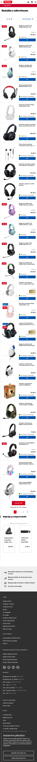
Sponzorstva (6, 623)
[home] (8, 2)
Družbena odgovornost (9, 618)
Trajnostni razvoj (8, 607)
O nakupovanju (7, 715)
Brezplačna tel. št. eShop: (10, 679)
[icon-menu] (1, 2)
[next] (27, 512)
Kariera (5, 609)
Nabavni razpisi (7, 629)
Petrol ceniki (6, 706)
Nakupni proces (7, 717)
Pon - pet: (6, 685)
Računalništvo (7, 5)
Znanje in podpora (8, 703)
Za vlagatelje (6, 612)
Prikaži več (18, 503)
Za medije (6, 615)
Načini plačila (6, 723)
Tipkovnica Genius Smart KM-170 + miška (25, 540)
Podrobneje (6, 745)
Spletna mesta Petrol (9, 657)
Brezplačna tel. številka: (10, 676)
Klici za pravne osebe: (9, 690)
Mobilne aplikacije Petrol (10, 654)
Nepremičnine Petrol (9, 626)
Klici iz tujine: (6, 682)
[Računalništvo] (3, 5)
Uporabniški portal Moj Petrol (11, 638)
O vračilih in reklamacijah (10, 728)
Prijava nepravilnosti (9, 620)
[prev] (11, 512)
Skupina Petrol (7, 601)
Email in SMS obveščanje (10, 662)
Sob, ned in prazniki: (9, 687)
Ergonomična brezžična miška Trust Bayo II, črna (8, 540)
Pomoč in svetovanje (9, 700)
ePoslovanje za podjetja (10, 641)
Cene (4, 720)
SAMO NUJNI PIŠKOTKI (19, 758)
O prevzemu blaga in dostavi (11, 726)
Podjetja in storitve (8, 604)
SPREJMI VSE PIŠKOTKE (18, 753)
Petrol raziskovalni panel (10, 659)
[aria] (9, 152)
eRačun (5, 643)
